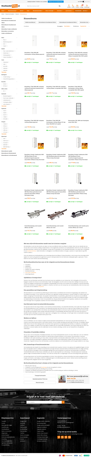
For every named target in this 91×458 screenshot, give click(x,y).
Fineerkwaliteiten (5, 429)
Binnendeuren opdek (6, 151)
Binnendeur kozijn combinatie (9, 29)
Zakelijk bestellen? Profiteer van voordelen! (37, 1)
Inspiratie (41, 418)
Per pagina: (60, 26)
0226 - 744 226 (61, 425)
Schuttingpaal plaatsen (42, 439)
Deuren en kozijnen (24, 435)
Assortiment (25, 418)
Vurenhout (22, 423)
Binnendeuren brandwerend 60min (8, 26)
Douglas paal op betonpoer (43, 425)
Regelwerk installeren (42, 427)
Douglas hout (23, 421)
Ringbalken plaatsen (41, 429)
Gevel (21, 10)
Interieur (59, 10)
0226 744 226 (71, 378)
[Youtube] (65, 437)
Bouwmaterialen (37, 10)
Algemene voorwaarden (7, 443)
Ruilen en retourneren (6, 431)
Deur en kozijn (49, 10)
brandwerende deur (31, 251)
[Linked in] (69, 437)
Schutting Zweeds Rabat (42, 437)
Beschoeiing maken (41, 423)
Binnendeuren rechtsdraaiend (9, 155)
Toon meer (3, 72)
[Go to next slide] (89, 22)
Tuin (28, 10)
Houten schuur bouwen (42, 433)
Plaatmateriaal (12, 10)
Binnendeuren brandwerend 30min (8, 21)
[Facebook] (58, 437)
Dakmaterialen (23, 431)
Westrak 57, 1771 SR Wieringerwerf (65, 422)
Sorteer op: (76, 26)
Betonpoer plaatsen (41, 441)
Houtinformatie (40, 382)
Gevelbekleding (23, 429)
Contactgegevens (64, 418)
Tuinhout (22, 433)
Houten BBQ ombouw (42, 435)
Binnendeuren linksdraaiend (8, 153)
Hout (2, 10)
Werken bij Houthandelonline (8, 437)
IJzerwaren (68, 10)
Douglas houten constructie (43, 421)
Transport (3, 421)
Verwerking (4, 439)
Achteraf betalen (5, 435)
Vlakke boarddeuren (6, 18)
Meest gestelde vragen (6, 425)
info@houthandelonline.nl (77, 382)
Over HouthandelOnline (6, 441)
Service (85, 10)
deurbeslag (43, 367)
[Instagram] (62, 437)
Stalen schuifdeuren (6, 33)
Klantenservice (7, 418)
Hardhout (22, 425)
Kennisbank (78, 10)
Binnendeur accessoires (7, 31)
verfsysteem (41, 286)
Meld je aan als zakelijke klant (55, 1)
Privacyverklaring (5, 445)
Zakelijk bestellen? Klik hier (39, 379)
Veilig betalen (4, 433)
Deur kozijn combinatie (30, 272)
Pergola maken (40, 431)
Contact (3, 423)
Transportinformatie (40, 375)
